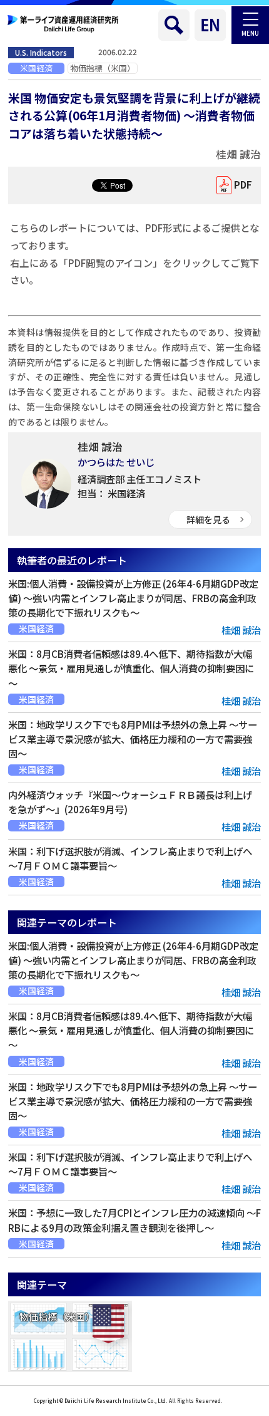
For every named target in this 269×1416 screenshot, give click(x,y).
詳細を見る (208, 519)
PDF (243, 184)
